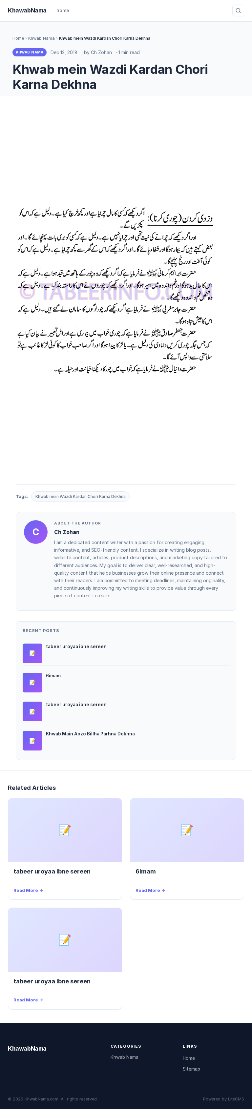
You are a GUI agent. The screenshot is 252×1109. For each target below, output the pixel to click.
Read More (25, 890)
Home (18, 38)
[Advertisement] (126, 152)
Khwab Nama (41, 38)
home (62, 10)
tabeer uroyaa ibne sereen (52, 871)
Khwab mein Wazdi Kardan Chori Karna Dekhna (80, 496)
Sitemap (191, 1069)
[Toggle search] (238, 10)
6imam (146, 871)
